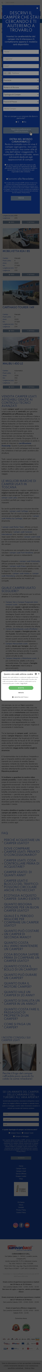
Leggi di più (23, 683)
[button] (21, 697)
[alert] (21, 686)
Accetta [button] (21, 688)
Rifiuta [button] (21, 692)
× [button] (38, 674)
